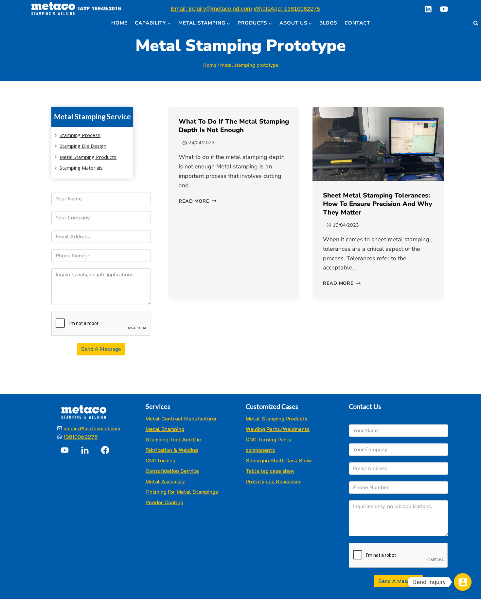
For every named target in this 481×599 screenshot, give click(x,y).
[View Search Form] (476, 23)
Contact (357, 23)
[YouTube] (444, 9)
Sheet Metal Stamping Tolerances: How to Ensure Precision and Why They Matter (377, 204)
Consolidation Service (172, 470)
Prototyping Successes (273, 481)
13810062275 (80, 436)
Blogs (328, 23)
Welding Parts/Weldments (278, 428)
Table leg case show (270, 470)
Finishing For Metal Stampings (182, 491)
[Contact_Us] (463, 582)
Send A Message (101, 349)
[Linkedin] (428, 9)
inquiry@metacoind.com (91, 428)
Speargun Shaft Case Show (279, 460)
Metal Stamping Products (276, 418)
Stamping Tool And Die (173, 439)
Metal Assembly (165, 481)
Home (119, 23)
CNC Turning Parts (268, 439)
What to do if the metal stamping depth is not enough (234, 125)
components (260, 449)
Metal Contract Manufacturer (181, 418)
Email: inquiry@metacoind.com (211, 9)
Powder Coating (164, 502)
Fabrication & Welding (172, 449)
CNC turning (160, 460)
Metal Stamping (165, 428)
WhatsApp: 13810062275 (287, 9)
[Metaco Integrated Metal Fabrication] (76, 9)
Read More (197, 201)
